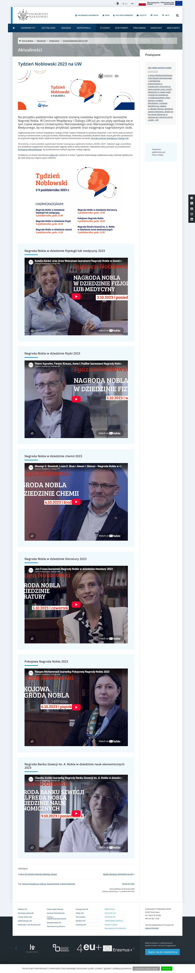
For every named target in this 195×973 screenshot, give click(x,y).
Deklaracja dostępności (115, 928)
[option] (32, 948)
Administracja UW (25, 921)
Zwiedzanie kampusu (114, 921)
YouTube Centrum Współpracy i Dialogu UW (110, 138)
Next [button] (135, 948)
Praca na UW (110, 913)
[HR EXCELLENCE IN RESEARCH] (32, 948)
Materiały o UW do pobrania (29, 924)
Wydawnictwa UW (54, 922)
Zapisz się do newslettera (162, 952)
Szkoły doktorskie (25, 917)
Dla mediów (80, 917)
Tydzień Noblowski (67, 884)
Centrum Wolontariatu (56, 913)
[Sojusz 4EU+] (89, 948)
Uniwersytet (28, 27)
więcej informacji (152, 928)
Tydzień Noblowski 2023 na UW (75, 40)
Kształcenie (48, 27)
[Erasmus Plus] (117, 948)
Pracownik (139, 27)
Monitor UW (80, 921)
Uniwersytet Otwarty (55, 909)
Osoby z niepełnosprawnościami (56, 918)
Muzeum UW (110, 917)
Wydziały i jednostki (26, 913)
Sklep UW (80, 913)
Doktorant (121, 27)
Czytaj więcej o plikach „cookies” (146, 969)
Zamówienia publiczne (56, 926)
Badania (66, 27)
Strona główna (27, 40)
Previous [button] (15, 948)
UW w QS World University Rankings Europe (38, 874)
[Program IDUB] (60, 948)
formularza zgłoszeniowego (30, 149)
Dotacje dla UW (82, 909)
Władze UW (22, 909)
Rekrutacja (110, 909)
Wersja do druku (128, 884)
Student (105, 27)
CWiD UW (53, 155)
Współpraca (84, 27)
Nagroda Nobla (53, 884)
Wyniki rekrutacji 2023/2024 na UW (118, 874)
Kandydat (156, 27)
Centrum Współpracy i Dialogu (34, 884)
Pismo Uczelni (111, 924)
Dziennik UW (81, 924)
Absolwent (173, 27)
